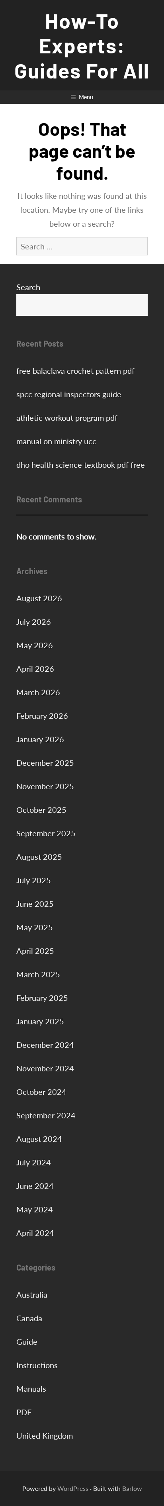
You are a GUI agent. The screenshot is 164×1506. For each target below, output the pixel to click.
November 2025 (45, 786)
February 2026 (42, 715)
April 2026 (35, 668)
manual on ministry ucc (56, 441)
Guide (26, 1341)
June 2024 (35, 1185)
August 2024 (39, 1138)
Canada (29, 1318)
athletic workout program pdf (66, 417)
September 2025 (46, 833)
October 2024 (41, 1091)
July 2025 (33, 880)
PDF (23, 1412)
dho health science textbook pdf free (80, 464)
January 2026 (40, 739)
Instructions (37, 1365)
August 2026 (39, 598)
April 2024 (35, 1232)
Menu (86, 97)
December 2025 (45, 762)
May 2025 (34, 927)
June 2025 (35, 903)
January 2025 (40, 1021)
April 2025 (35, 950)
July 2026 (33, 621)
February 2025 (42, 997)
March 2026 (38, 692)
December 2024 (45, 1044)
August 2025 (39, 856)
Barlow (132, 1488)
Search (28, 287)
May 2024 (34, 1209)
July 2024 (33, 1162)
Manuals (31, 1388)
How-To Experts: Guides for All (82, 45)
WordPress (72, 1488)
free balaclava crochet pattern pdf (75, 370)
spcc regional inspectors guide (68, 394)
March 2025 (38, 974)
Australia (31, 1294)
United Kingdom (44, 1435)
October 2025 (41, 809)
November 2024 (45, 1068)
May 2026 (34, 645)
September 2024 (46, 1115)
